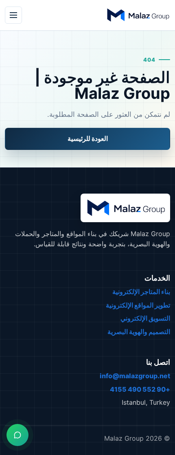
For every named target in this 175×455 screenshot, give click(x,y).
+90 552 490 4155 (140, 389)
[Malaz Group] (137, 15)
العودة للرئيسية (88, 138)
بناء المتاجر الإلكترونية (141, 292)
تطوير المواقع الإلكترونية (138, 305)
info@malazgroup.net (135, 376)
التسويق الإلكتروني (145, 318)
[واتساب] (17, 435)
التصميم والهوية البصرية (138, 332)
